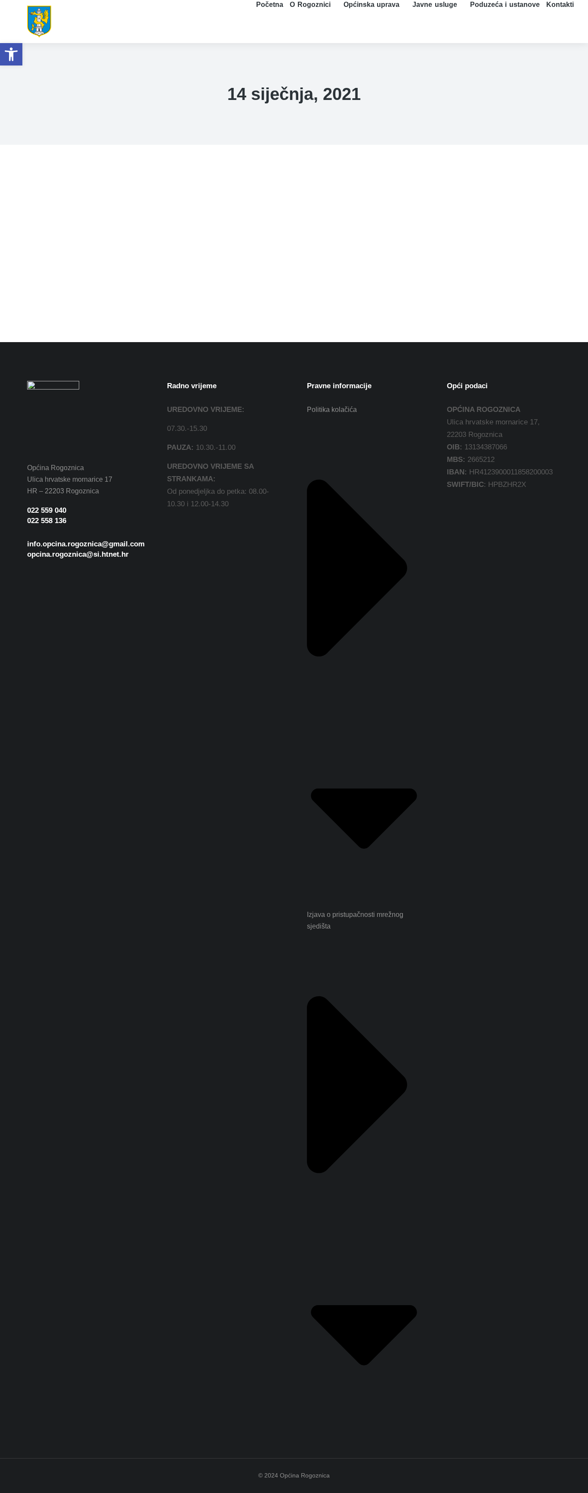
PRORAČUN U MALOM (83, 268)
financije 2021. (47, 285)
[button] (11, 54)
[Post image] (59, 228)
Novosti (81, 285)
